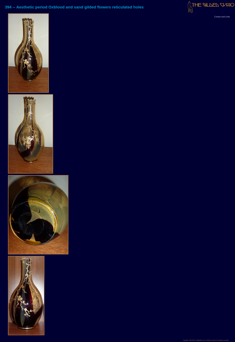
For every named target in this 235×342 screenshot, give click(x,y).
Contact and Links (222, 17)
